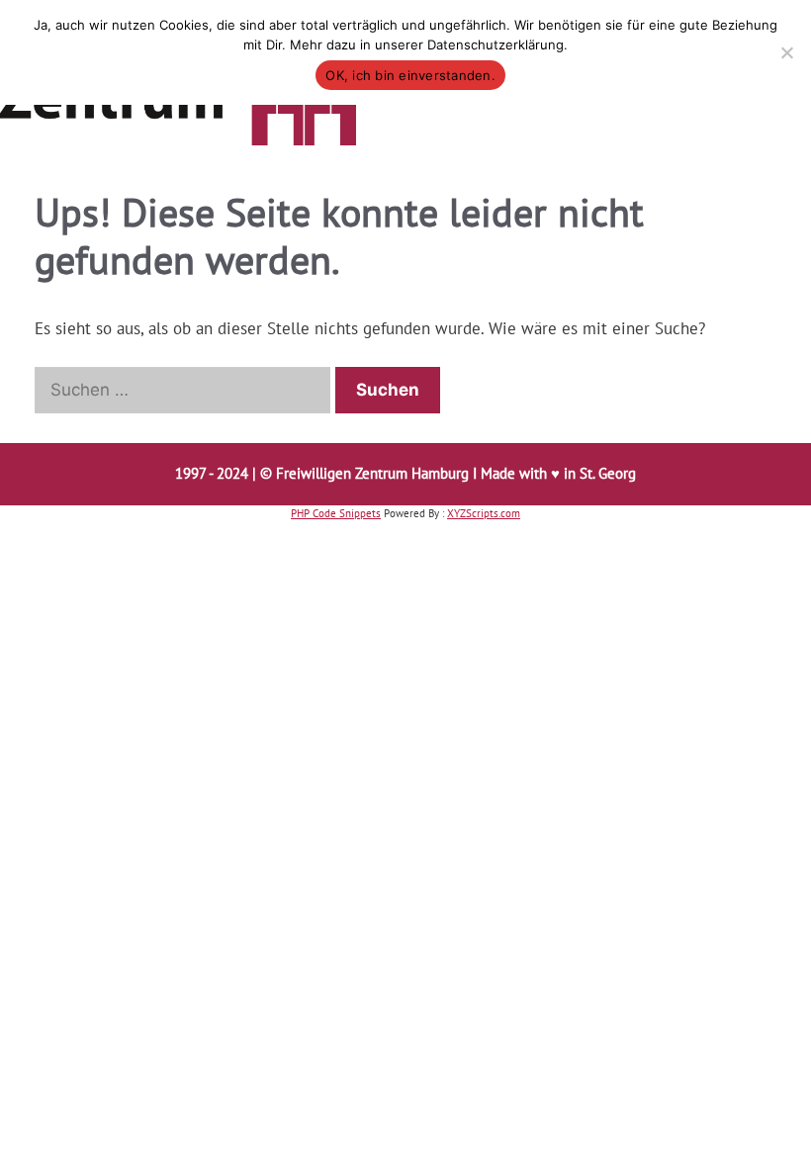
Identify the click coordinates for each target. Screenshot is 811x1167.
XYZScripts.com (483, 513)
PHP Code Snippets (336, 513)
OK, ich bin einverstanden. (410, 75)
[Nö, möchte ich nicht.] (786, 52)
